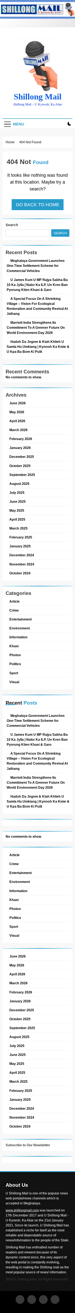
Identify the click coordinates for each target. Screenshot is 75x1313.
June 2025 (17, 501)
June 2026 (17, 403)
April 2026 (17, 421)
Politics (15, 664)
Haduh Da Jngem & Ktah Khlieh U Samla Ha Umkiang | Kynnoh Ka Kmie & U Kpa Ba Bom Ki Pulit (38, 346)
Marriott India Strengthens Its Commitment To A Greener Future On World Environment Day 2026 (36, 327)
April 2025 (17, 519)
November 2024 (21, 564)
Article (14, 601)
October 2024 (19, 573)
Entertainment (20, 619)
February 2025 (20, 537)
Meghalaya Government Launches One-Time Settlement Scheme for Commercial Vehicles (36, 265)
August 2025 (19, 483)
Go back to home (37, 204)
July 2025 (16, 492)
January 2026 (20, 448)
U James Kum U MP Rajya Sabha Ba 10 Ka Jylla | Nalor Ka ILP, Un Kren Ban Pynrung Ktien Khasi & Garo (37, 285)
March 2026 (18, 430)
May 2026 (16, 412)
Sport (13, 673)
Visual (14, 682)
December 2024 (21, 555)
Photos (15, 655)
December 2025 (21, 457)
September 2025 (22, 475)
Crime (14, 610)
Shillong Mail (37, 96)
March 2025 (18, 528)
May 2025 (16, 510)
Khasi (14, 646)
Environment (19, 628)
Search (12, 225)
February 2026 (20, 439)
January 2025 (20, 546)
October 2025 (19, 466)
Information (18, 637)
